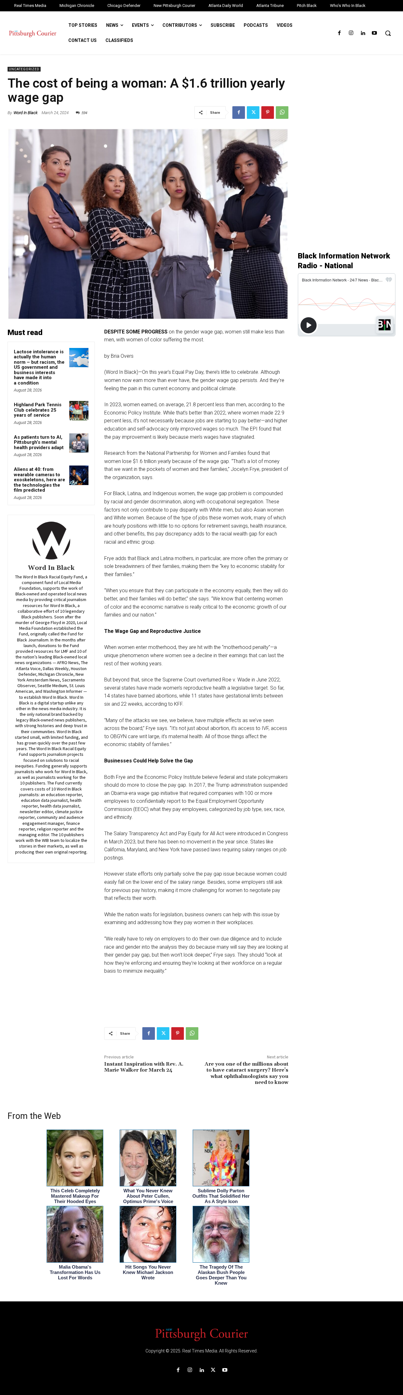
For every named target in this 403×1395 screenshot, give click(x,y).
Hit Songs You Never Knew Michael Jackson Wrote (148, 1272)
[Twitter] (253, 112)
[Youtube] (374, 33)
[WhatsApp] (282, 112)
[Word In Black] (51, 540)
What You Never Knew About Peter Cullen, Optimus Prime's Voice (148, 1196)
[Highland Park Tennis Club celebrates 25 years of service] (79, 410)
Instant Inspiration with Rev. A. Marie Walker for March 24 (144, 1067)
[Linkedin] (363, 33)
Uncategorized (24, 69)
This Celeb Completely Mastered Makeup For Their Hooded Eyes (75, 1196)
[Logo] (201, 1334)
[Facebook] (339, 33)
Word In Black (25, 112)
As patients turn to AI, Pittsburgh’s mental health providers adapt (39, 442)
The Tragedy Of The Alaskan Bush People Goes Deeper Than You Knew (221, 1275)
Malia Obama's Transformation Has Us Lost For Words (75, 1272)
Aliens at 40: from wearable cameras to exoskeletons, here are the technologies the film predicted (39, 479)
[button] (387, 33)
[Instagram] (351, 33)
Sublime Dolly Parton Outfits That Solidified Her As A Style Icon (221, 1196)
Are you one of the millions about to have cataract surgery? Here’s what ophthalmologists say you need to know (246, 1073)
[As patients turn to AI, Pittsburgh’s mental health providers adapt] (79, 443)
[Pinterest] (267, 112)
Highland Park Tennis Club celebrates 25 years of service (37, 410)
